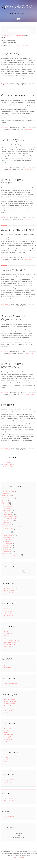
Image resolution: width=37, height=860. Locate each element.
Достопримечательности (11, 707)
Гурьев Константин (7, 507)
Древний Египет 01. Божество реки (13, 365)
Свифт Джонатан (7, 539)
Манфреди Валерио (8, 528)
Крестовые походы (9, 644)
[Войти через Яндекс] (20, 571)
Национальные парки (10, 703)
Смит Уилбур (4, 83)
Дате (12, 45)
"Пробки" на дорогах (10, 779)
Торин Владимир (7, 547)
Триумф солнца (10, 53)
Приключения (20, 35)
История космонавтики (10, 683)
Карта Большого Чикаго (11, 781)
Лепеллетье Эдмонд (8, 520)
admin (9, 85)
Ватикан (6, 639)
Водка (5, 761)
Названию (18, 45)
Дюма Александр (7, 510)
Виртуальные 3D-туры (10, 701)
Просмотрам (21, 47)
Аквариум (6, 732)
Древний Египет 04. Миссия (18, 229)
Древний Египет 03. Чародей (13, 181)
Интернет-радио (8, 612)
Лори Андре (5, 522)
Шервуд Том (5, 553)
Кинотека (6, 610)
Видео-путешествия (9, 699)
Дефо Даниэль (6, 508)
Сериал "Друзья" (8, 736)
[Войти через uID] (10, 571)
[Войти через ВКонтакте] (13, 571)
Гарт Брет (4, 501)
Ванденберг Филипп (8, 497)
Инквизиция (7, 637)
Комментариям (5, 47)
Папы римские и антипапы (11, 640)
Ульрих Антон (6, 549)
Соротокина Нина (7, 543)
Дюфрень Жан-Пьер (8, 514)
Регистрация (20, 857)
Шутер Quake (7, 738)
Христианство (8, 633)
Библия (6, 631)
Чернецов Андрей (7, 551)
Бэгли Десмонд (6, 495)
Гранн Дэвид (5, 505)
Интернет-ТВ (7, 613)
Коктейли (6, 763)
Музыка (6, 666)
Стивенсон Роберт (7, 545)
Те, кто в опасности (13, 269)
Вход (14, 857)
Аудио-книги (10, 35)
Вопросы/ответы (8, 799)
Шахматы (6, 730)
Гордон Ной (5, 503)
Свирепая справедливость (17, 95)
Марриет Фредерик (8, 530)
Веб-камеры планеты (10, 711)
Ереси (5, 635)
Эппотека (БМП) (8, 592)
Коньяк (6, 759)
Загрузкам (14, 47)
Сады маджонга (8, 734)
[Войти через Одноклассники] (26, 571)
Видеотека (7, 608)
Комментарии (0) (29, 85)
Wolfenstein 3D (8, 739)
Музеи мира (7, 705)
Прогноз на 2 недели (7, 466)
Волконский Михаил (8, 499)
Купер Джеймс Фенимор (9, 518)
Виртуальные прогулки (10, 709)
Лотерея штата (8, 783)
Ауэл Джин (5, 493)
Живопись (7, 664)
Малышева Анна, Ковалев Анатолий (12, 526)
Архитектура (7, 667)
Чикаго (6, 712)
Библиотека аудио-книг (10, 588)
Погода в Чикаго (6, 462)
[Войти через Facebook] (16, 571)
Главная (3, 35)
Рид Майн (5, 534)
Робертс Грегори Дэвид (9, 535)
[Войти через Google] (23, 571)
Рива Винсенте (6, 532)
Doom (5, 741)
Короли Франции (9, 646)
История (6, 757)
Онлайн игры (7, 728)
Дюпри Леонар (6, 512)
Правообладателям (9, 816)
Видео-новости (8, 615)
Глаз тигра (7, 405)
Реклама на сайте (9, 800)
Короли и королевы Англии (12, 648)
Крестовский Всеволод (9, 516)
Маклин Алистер (7, 524)
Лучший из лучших (12, 140)
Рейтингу (25, 45)
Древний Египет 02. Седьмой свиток (13, 318)
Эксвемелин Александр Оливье (11, 555)
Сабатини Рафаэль (7, 537)
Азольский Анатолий (8, 491)
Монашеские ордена (10, 642)
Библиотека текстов (9, 590)
